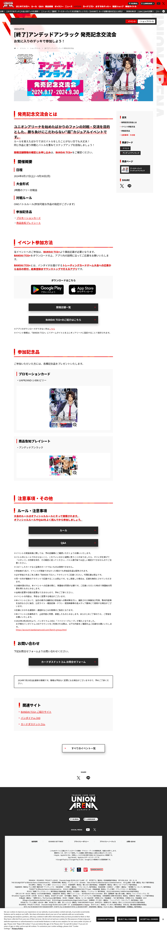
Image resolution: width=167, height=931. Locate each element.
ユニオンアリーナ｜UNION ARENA (8, 4)
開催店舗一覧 (63, 307)
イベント (132, 21)
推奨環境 (34, 841)
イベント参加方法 (128, 126)
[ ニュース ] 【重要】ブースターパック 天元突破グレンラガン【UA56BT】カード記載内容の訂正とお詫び (51, 11)
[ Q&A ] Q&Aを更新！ (115, 11)
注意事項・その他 (128, 135)
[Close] (163, 919)
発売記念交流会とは (129, 122)
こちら (52, 328)
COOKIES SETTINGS (55, 841)
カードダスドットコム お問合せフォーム (63, 662)
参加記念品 (125, 131)
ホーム (15, 48)
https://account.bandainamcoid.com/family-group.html (41, 629)
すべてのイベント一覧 (83, 748)
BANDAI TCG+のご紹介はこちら (63, 319)
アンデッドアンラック (130, 153)
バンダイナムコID (30, 718)
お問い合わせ (131, 841)
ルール (63, 530)
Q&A (63, 543)
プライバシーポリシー (81, 841)
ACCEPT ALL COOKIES (149, 919)
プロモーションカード (28, 218)
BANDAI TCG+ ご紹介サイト (36, 712)
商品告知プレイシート (28, 223)
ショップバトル (147, 21)
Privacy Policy (17, 928)
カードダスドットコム (33, 724)
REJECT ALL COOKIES (127, 919)
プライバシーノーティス (108, 841)
